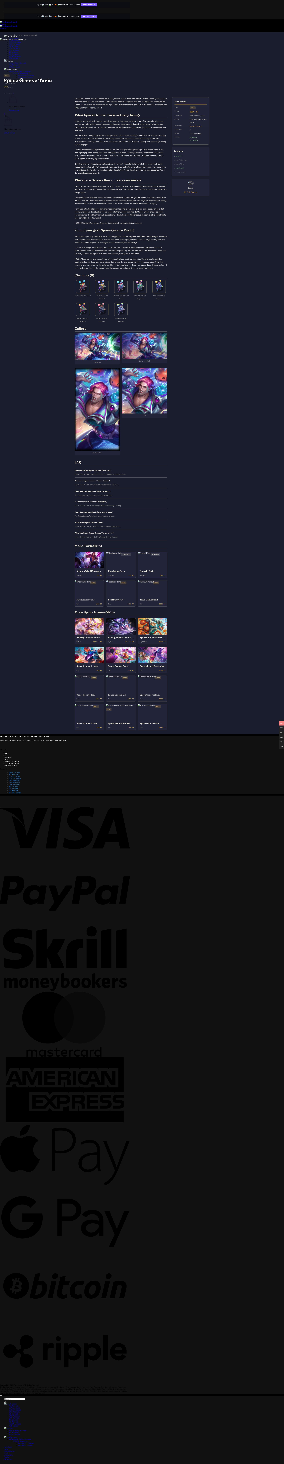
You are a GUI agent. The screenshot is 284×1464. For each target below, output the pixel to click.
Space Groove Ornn (149, 723)
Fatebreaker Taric (85, 600)
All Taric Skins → (190, 192)
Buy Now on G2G (89, 5)
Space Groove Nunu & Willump (123, 723)
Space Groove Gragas (87, 666)
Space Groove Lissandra (152, 666)
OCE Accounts (14, 781)
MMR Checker (9, 1451)
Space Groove (195, 126)
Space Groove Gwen (118, 666)
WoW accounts (12, 1437)
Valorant (10, 1428)
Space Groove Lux (117, 695)
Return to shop (14, 110)
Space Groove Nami (150, 695)
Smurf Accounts (14, 773)
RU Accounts (13, 791)
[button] (4, 114)
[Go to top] (1, 1395)
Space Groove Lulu (85, 695)
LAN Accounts (14, 783)
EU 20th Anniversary (20, 1441)
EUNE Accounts (15, 779)
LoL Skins (13, 35)
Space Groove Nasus (86, 723)
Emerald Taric (147, 571)
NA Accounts (13, 775)
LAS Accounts (14, 785)
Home (6, 35)
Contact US (8, 1455)
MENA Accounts (15, 793)
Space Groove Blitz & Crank (153, 637)
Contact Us (8, 757)
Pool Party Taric (116, 600)
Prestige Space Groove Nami (122, 637)
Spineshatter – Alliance (26, 1443)
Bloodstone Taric (116, 571)
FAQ (6, 755)
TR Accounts (13, 787)
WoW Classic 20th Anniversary (20, 1439)
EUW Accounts (14, 777)
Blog (6, 759)
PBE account (13, 1426)
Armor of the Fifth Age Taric (90, 571)
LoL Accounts (12, 1404)
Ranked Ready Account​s (17, 1430)
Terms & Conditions (11, 761)
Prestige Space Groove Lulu (90, 637)
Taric (20, 35)
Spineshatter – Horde (25, 1445)
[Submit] (5, 1401)
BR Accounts (13, 789)
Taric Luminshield (149, 600)
